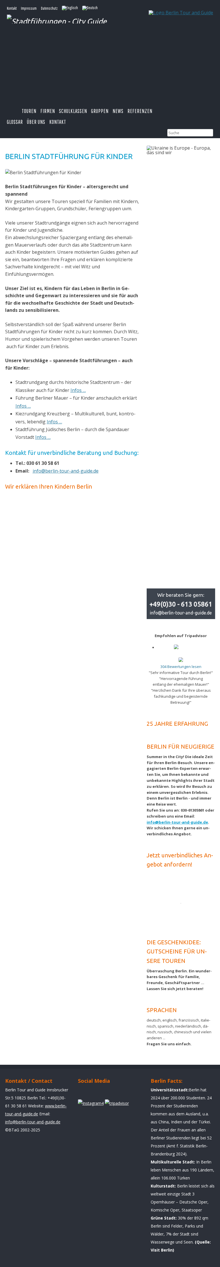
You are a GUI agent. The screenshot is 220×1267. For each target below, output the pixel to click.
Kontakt (12, 8)
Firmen (47, 111)
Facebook (84, 1092)
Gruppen (100, 111)
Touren (29, 111)
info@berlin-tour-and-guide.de (66, 471)
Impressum (29, 8)
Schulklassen (73, 111)
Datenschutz (49, 8)
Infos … (78, 390)
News (118, 111)
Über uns (36, 122)
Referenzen (139, 111)
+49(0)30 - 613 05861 (181, 604)
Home (14, 111)
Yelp (101, 1092)
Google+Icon (117, 1092)
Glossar (15, 122)
